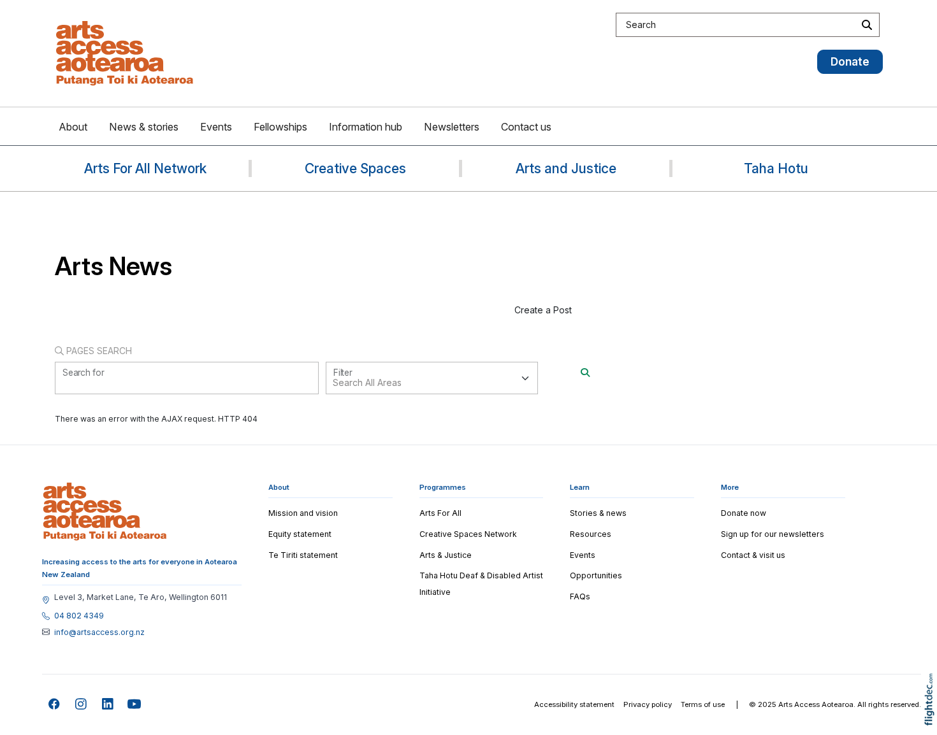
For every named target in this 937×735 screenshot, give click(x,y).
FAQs (580, 596)
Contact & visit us (753, 555)
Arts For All (440, 513)
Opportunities (596, 575)
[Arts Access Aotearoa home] (105, 511)
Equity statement (299, 534)
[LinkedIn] (108, 704)
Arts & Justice (445, 555)
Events (216, 126)
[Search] (585, 372)
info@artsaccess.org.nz (99, 632)
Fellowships (280, 126)
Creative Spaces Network (468, 534)
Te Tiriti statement (303, 555)
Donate (850, 61)
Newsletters (451, 126)
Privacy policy (647, 704)
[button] (932, 717)
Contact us (526, 126)
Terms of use (703, 704)
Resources (590, 534)
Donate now (743, 513)
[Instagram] (81, 704)
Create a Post (543, 309)
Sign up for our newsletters (772, 534)
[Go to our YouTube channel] (134, 704)
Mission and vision (303, 513)
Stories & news (598, 513)
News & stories (143, 126)
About (73, 126)
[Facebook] (54, 704)
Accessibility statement (574, 704)
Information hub (365, 126)
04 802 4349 (79, 616)
